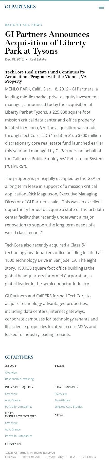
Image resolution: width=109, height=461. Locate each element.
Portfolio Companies (18, 406)
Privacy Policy (55, 456)
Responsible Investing (19, 379)
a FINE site (89, 456)
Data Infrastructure (21, 415)
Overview (11, 372)
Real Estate (66, 387)
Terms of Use (31, 456)
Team (59, 366)
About (11, 366)
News (59, 415)
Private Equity (19, 387)
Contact (13, 444)
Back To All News (23, 25)
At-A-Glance (13, 400)
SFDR (73, 456)
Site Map (10, 456)
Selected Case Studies (69, 406)
